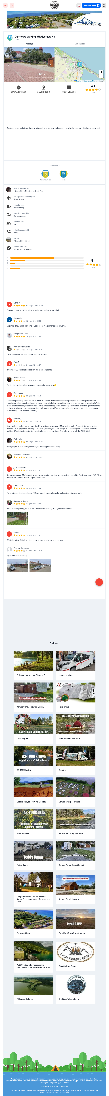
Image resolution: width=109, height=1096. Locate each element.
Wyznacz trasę (18, 92)
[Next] (50, 64)
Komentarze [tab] (79, 44)
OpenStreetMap (89, 81)
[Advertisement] (54, 109)
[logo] (54, 5)
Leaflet (78, 81)
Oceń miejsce (69, 92)
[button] (79, 64)
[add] (99, 582)
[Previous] (8, 64)
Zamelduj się (43, 92)
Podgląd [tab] (29, 44)
